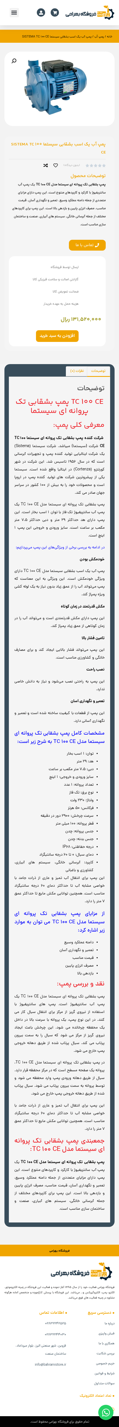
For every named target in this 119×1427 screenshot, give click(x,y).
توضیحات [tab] (98, 371)
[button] (14, 12)
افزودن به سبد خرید (57, 336)
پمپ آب (99, 36)
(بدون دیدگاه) (71, 165)
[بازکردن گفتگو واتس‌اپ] (105, 1412)
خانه (109, 36)
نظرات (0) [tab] (77, 371)
